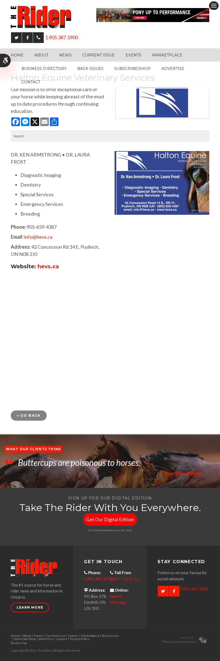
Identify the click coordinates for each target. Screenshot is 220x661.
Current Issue (98, 55)
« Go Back (29, 415)
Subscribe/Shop (132, 68)
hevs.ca (48, 266)
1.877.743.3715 (124, 578)
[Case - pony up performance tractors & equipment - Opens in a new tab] (152, 14)
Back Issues (90, 68)
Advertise (173, 68)
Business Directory (44, 68)
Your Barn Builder (183, 473)
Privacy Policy (80, 639)
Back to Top (19, 643)
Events (133, 55)
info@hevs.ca (38, 237)
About (41, 55)
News (65, 55)
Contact (30, 82)
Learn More (30, 607)
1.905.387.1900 (61, 37)
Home (17, 55)
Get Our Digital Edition (110, 519)
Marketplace (167, 55)
